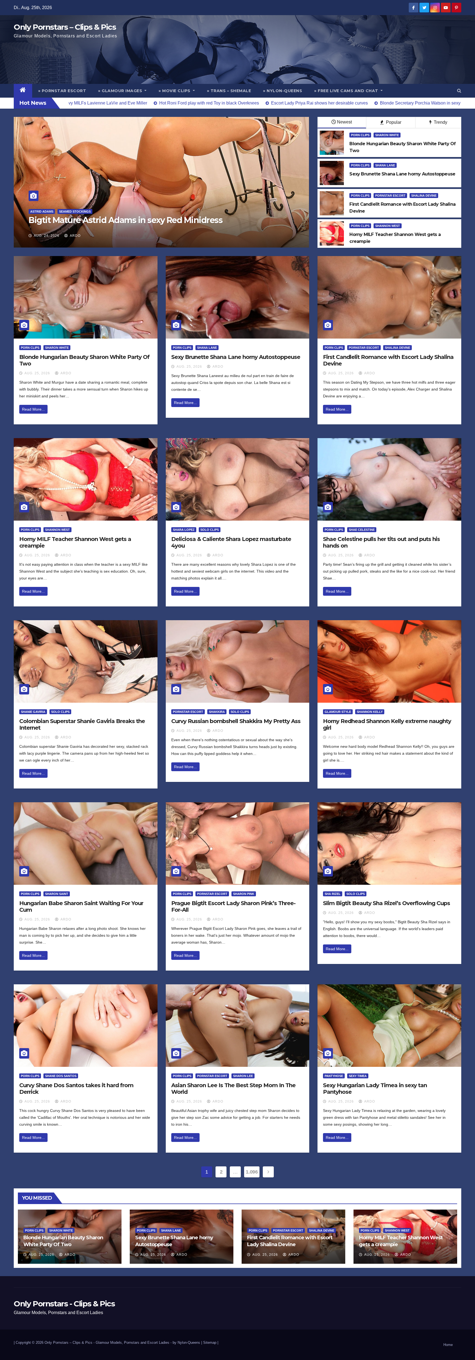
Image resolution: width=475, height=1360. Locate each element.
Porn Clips (360, 135)
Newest (344, 122)
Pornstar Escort (390, 195)
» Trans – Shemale (229, 90)
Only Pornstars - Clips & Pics (64, 1303)
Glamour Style (338, 711)
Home (448, 1345)
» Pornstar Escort (62, 90)
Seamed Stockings (71, 211)
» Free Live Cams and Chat (346, 90)
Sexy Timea (358, 1076)
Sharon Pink (243, 893)
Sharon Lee (243, 1076)
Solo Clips (209, 529)
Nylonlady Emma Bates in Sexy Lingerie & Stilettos (127, 220)
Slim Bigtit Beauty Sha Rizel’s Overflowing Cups (386, 903)
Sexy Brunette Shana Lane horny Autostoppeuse (235, 357)
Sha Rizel (333, 893)
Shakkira (217, 711)
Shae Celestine (362, 529)
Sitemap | (210, 1342)
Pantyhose (334, 1076)
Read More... (33, 409)
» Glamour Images (120, 90)
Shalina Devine (424, 195)
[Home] (23, 91)
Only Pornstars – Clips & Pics (65, 27)
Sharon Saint (56, 893)
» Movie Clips (175, 90)
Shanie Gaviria (33, 711)
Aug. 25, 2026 (37, 373)
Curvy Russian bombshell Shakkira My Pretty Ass (235, 721)
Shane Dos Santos (60, 1076)
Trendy (440, 122)
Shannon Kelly (370, 711)
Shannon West (387, 225)
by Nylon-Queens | (188, 1342)
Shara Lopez (184, 529)
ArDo (75, 236)
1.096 (252, 1172)
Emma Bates (40, 211)
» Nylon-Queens (282, 90)
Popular (393, 122)
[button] (459, 90)
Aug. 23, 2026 (46, 236)
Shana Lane (385, 165)
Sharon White (387, 135)
